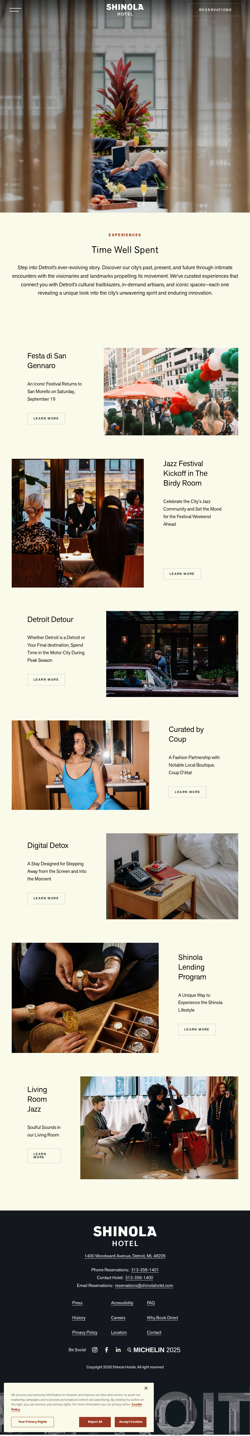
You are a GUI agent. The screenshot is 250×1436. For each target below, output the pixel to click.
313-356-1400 (139, 1277)
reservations (215, 10)
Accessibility (122, 1303)
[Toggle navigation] (15, 10)
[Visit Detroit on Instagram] (95, 1350)
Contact (154, 1332)
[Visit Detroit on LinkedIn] (118, 1350)
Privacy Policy (84, 1332)
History (78, 1317)
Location (119, 1332)
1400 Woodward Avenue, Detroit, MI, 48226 (125, 1256)
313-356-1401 (145, 1270)
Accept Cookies (130, 1422)
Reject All (95, 1422)
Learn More (46, 418)
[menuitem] (215, 9)
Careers (118, 1317)
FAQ (151, 1303)
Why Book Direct (162, 1317)
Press (77, 1303)
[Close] (146, 1388)
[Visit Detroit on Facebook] (106, 1350)
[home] (125, 10)
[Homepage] (125, 1235)
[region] (79, 1407)
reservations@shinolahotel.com (144, 1285)
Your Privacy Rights (32, 1422)
